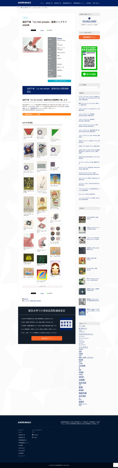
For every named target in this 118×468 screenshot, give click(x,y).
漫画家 (80, 384)
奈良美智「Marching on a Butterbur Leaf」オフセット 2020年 (41, 212)
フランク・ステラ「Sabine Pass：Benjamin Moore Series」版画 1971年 (54, 168)
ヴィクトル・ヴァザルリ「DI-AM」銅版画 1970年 (89, 163)
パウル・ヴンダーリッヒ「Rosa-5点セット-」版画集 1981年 (89, 109)
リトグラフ (26, 300)
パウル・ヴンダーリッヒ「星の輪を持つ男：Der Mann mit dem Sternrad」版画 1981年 (89, 130)
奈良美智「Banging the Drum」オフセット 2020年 (54, 208)
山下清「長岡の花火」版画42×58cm (92, 218)
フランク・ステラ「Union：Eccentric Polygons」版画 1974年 (28, 137)
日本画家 (82, 366)
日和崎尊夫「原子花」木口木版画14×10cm (93, 248)
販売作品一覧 (49, 3)
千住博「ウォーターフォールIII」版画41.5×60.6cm (93, 228)
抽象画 (80, 361)
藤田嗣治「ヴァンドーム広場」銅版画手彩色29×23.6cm (93, 299)
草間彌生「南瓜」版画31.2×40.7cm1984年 (27, 263)
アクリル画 (82, 326)
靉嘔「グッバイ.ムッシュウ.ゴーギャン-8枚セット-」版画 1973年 (89, 104)
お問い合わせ (96, 3)
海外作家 (82, 383)
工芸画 (80, 355)
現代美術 (38, 300)
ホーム (42, 3)
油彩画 (81, 377)
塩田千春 (59, 38)
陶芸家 (80, 405)
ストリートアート (84, 338)
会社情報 (88, 3)
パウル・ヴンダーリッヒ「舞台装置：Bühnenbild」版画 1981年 (87, 120)
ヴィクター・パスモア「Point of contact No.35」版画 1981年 (89, 184)
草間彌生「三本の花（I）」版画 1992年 (29, 192)
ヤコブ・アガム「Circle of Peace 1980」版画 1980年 (54, 242)
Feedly (35, 437)
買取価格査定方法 (67, 3)
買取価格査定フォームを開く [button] (33, 114)
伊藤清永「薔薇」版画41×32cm (91, 259)
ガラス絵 (80, 330)
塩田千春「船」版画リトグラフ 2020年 (42, 251)
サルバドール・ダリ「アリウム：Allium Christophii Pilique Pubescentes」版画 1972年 (89, 173)
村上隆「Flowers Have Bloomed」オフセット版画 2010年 (89, 157)
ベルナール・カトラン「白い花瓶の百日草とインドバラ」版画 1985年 (89, 189)
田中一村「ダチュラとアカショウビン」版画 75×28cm (93, 279)
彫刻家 (81, 359)
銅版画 (81, 402)
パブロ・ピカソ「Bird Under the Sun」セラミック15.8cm (93, 238)
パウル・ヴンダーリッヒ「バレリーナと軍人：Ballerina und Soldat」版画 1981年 (89, 125)
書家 (80, 370)
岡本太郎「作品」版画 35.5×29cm (40, 156)
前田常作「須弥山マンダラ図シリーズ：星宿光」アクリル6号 (93, 311)
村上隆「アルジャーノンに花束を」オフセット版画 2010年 (89, 141)
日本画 (80, 363)
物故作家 (83, 393)
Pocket (42, 30)
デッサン (81, 340)
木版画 (81, 372)
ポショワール (81, 343)
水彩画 (81, 374)
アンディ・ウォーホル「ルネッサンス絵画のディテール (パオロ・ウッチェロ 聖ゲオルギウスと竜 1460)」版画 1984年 (89, 98)
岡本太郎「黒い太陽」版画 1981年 (28, 229)
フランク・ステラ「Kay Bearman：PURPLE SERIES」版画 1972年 (41, 137)
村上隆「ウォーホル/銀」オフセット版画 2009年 (89, 146)
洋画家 (31, 300)
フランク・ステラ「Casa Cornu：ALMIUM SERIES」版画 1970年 (42, 170)
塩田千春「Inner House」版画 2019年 (55, 222)
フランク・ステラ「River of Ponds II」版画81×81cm (41, 281)
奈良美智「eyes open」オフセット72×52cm (55, 276)
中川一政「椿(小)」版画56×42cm (92, 269)
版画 (35, 300)
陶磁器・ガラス (83, 404)
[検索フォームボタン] (98, 87)
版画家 (81, 390)
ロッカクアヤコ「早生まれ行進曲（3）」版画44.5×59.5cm (29, 277)
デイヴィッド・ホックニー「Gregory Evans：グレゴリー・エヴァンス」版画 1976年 (42, 191)
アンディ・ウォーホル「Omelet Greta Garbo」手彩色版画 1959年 (28, 214)
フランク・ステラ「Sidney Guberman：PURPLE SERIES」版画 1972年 (54, 154)
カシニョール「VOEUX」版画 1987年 (87, 194)
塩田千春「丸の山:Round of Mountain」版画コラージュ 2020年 (28, 248)
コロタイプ (82, 331)
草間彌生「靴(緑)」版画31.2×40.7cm (41, 265)
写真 (80, 351)
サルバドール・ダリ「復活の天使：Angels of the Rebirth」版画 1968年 (89, 168)
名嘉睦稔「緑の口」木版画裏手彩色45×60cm (93, 289)
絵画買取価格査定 (24, 3)
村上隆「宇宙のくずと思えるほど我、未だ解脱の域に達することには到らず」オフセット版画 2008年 (89, 151)
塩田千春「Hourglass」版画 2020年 (41, 232)
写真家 (81, 353)
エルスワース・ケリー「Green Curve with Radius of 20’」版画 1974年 (55, 139)
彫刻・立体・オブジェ (86, 357)
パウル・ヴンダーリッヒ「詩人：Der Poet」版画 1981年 (89, 136)
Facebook (36, 434)
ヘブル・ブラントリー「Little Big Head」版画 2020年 (55, 185)
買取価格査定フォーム (78, 3)
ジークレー (82, 336)
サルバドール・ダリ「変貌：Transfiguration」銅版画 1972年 (89, 179)
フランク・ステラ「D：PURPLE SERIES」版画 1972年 (28, 172)
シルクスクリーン (86, 334)
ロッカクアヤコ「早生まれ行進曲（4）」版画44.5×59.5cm (55, 256)
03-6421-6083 (89, 21)
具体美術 (81, 349)
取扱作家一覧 (57, 3)
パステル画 (81, 341)
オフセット (83, 328)
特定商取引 (21, 453)
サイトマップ (22, 455)
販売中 (80, 399)
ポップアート (82, 344)
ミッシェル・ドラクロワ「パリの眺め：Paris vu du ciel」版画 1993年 (89, 198)
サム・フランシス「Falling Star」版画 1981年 (28, 158)
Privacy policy (22, 450)
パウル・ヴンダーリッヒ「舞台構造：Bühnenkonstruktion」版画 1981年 (87, 114)
